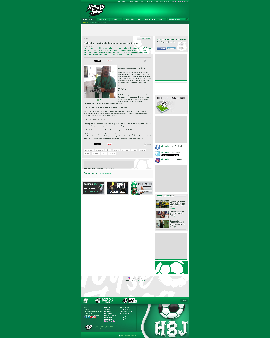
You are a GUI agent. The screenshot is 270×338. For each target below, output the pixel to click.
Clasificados (108, 313)
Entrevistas (93, 22)
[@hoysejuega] (139, 280)
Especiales (103, 22)
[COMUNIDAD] (179, 39)
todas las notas (181, 195)
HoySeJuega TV (109, 319)
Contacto (143, 1)
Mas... (161, 19)
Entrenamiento (132, 19)
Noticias (85, 22)
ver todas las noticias (144, 38)
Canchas (103, 19)
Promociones (88, 313)
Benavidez (96, 153)
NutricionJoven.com (126, 311)
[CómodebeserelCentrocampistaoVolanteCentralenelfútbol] (171, 223)
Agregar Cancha (153, 1)
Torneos (116, 19)
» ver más (172, 208)
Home (118, 1)
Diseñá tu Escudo (110, 315)
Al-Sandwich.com (125, 309)
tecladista (99, 150)
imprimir (149, 60)
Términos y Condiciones (102, 328)
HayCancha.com (125, 315)
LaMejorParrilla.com (126, 317)
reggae (116, 150)
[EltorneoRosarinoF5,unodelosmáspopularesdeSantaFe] (171, 203)
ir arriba (184, 300)
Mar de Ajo (125, 150)
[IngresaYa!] (172, 42)
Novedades (88, 19)
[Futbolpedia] (117, 194)
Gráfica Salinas (124, 313)
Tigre (104, 153)
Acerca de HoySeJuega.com (130, 1)
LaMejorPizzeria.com (126, 319)
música (108, 150)
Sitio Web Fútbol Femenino (180, 1)
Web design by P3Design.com (128, 335)
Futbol (134, 150)
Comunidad (149, 19)
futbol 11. (112, 153)
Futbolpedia (108, 317)
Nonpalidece (88, 150)
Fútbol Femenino (109, 321)
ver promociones (146, 191)
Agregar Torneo (164, 1)
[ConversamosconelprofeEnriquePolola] (171, 213)
